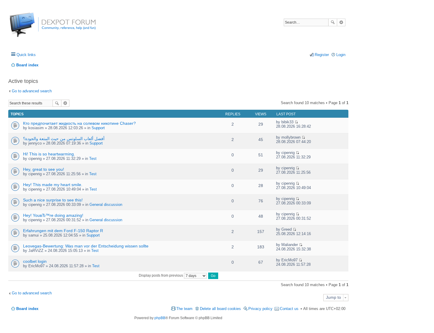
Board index (27, 308)
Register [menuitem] (322, 55)
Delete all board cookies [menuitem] (220, 308)
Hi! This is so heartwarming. (49, 154)
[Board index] (32, 28)
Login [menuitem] (340, 55)
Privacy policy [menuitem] (260, 308)
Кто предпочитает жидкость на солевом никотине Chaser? (79, 123)
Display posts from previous (161, 275)
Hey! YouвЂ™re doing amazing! (53, 215)
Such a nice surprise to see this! (53, 200)
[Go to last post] (296, 122)
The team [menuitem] (184, 308)
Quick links (26, 55)
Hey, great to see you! (43, 169)
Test (93, 158)
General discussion (105, 204)
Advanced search (341, 22)
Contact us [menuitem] (289, 308)
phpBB (159, 318)
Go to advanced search (32, 91)
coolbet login (35, 261)
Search (332, 22)
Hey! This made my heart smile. (52, 184)
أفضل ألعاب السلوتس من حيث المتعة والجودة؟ (64, 138)
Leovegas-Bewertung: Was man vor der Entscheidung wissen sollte (86, 246)
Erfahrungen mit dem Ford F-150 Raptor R (63, 230)
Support (98, 128)
